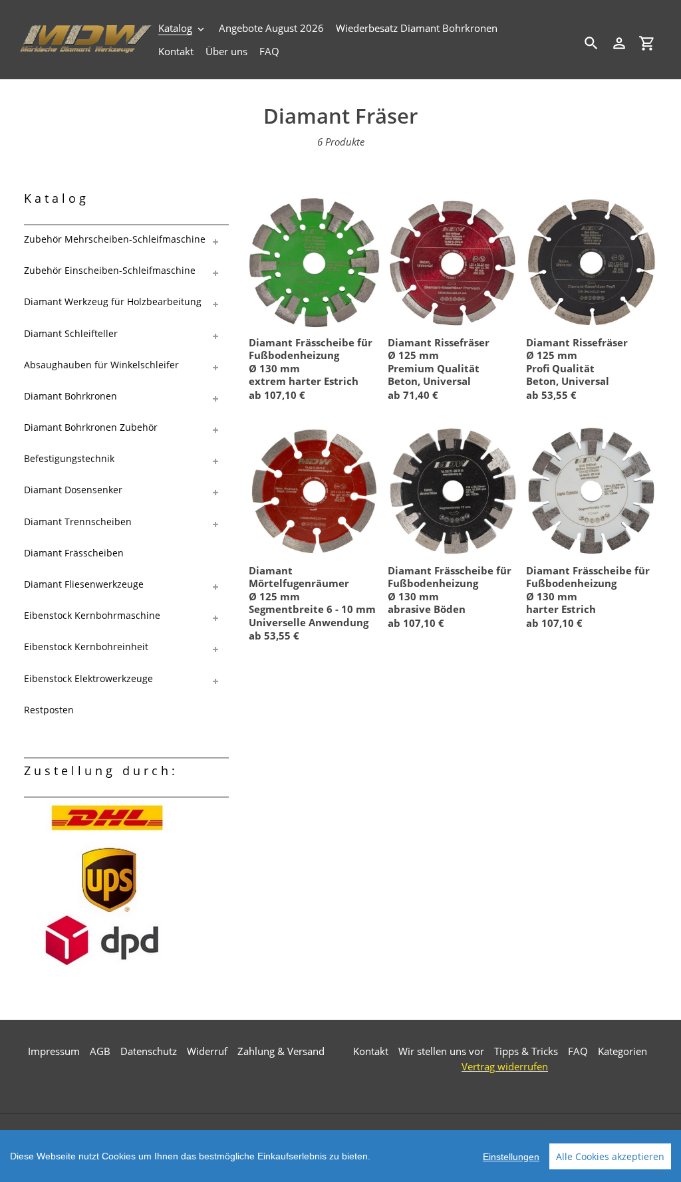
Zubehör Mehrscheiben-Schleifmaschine (114, 239)
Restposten (49, 709)
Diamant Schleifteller (71, 333)
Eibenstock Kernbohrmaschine (92, 615)
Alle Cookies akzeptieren (610, 1156)
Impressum (54, 1051)
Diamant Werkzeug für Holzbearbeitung (113, 301)
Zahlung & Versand (281, 1051)
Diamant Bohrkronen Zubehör (91, 427)
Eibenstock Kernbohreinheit (86, 646)
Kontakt (370, 1051)
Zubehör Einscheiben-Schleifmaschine (110, 270)
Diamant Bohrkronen (70, 396)
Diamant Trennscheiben (78, 521)
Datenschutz (148, 1051)
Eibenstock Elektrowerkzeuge (88, 678)
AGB (100, 1051)
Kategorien (622, 1051)
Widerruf (207, 1051)
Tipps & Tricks (526, 1051)
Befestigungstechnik (69, 458)
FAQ (578, 1051)
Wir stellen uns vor (441, 1051)
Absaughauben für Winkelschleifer (101, 364)
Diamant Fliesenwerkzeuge (84, 584)
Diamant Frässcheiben (74, 552)
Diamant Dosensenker (73, 489)
